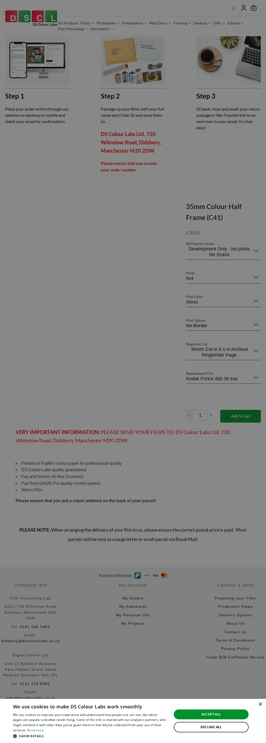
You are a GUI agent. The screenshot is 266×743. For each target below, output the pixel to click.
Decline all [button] (211, 727)
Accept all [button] (211, 714)
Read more (35, 730)
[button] (90, 736)
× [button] (260, 704)
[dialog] (133, 721)
